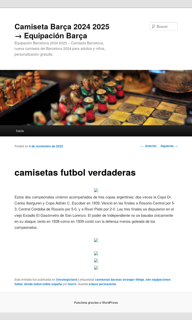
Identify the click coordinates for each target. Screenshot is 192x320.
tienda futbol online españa (43, 284)
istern (72, 284)
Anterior (149, 146)
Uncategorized (66, 279)
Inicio (20, 130)
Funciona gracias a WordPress (96, 302)
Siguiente (169, 146)
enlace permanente (102, 284)
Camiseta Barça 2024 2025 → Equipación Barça (62, 31)
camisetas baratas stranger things (119, 279)
